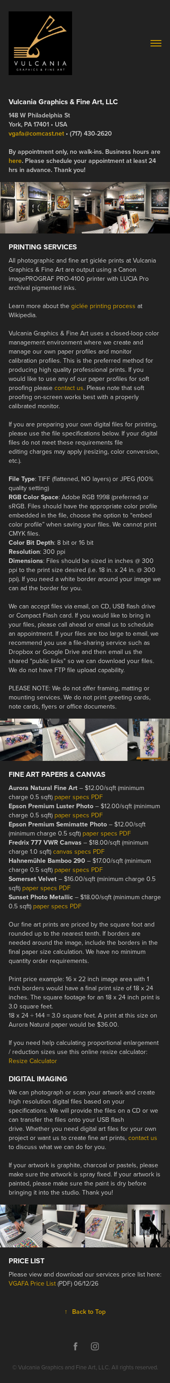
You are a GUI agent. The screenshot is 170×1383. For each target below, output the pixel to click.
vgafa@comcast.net (36, 133)
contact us (68, 387)
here (15, 160)
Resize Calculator (33, 1060)
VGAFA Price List (32, 1283)
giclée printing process (103, 305)
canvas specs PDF (79, 851)
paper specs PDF (78, 796)
